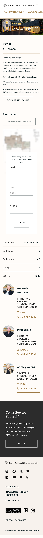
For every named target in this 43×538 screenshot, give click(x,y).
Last (12, 187)
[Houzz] (28, 477)
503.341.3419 (28, 388)
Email (13, 193)
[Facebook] (14, 471)
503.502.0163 (28, 354)
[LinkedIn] (8, 477)
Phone (13, 206)
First (12, 177)
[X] (21, 471)
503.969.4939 (28, 316)
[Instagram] (8, 471)
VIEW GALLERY (22, 29)
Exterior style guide (18, 100)
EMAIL (24, 312)
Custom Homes (13, 12)
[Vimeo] (21, 477)
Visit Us (21, 443)
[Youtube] (14, 477)
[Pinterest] (28, 471)
